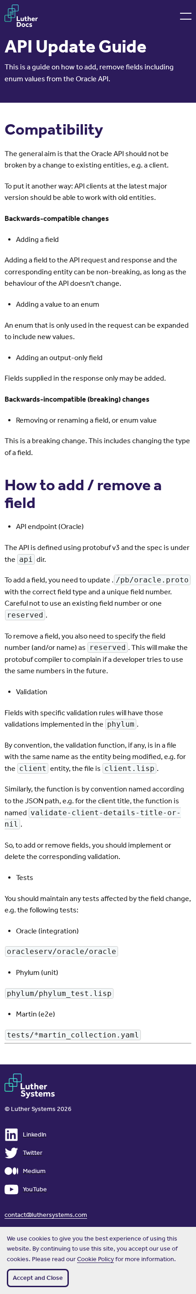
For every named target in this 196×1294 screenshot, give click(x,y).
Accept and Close (38, 1278)
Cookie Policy (95, 1259)
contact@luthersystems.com (46, 1215)
